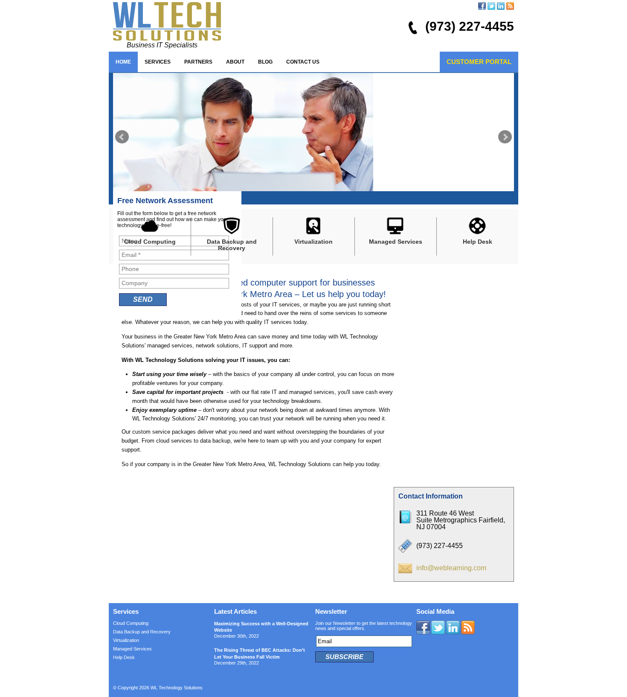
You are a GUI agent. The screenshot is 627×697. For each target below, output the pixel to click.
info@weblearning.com (451, 568)
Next (505, 137)
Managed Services (132, 648)
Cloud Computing (130, 623)
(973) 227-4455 (469, 26)
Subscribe (344, 656)
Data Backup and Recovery (142, 631)
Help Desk (124, 657)
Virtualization (126, 640)
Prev (122, 137)
